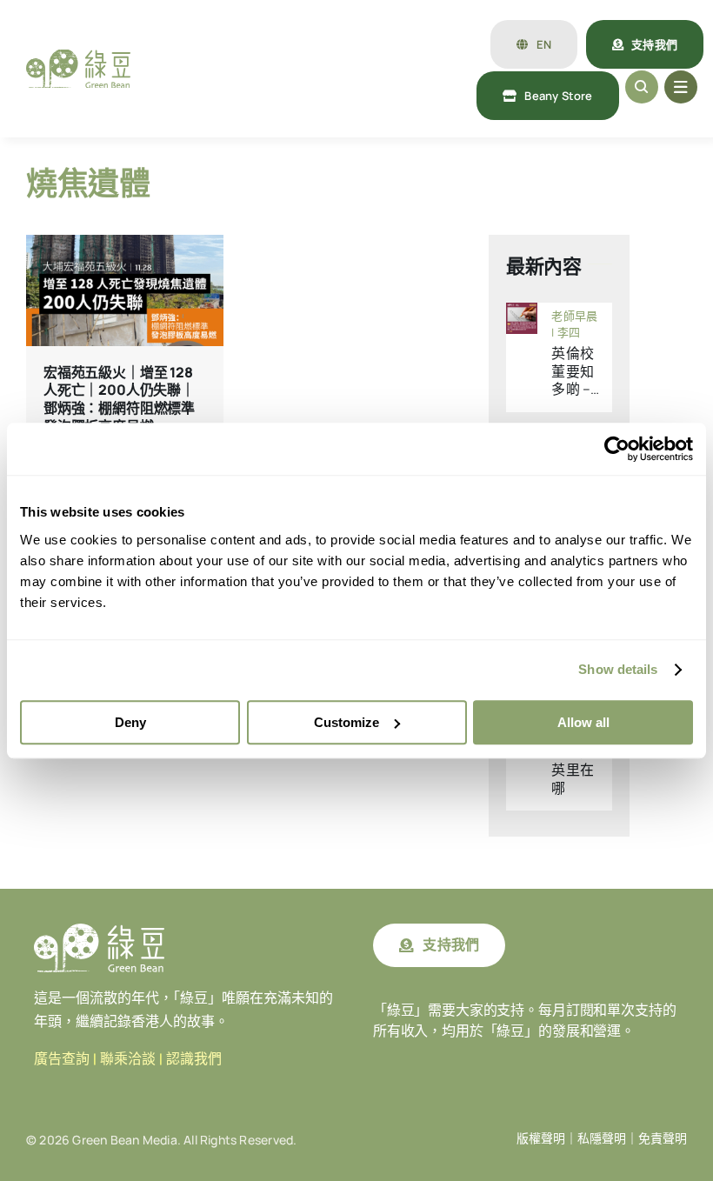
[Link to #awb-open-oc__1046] (641, 86)
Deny (130, 722)
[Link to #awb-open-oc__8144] (680, 86)
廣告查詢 (62, 1059)
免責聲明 (662, 1138)
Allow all (583, 722)
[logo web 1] (78, 56)
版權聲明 (540, 1138)
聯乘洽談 (128, 1059)
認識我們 (194, 1059)
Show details (617, 669)
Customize (346, 722)
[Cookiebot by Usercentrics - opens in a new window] (617, 449)
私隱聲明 (601, 1138)
